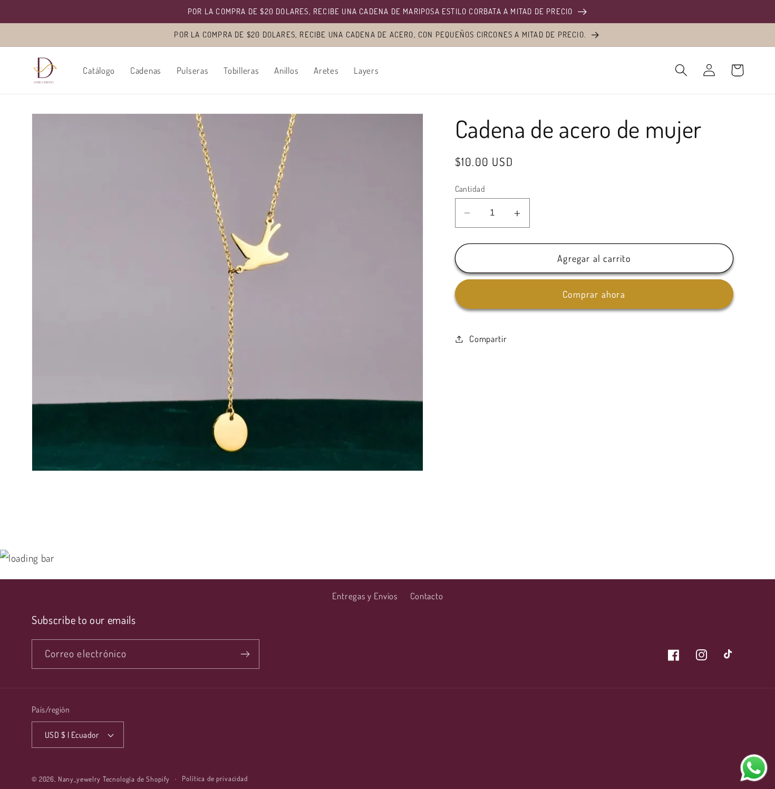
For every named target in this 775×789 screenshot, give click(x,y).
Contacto (426, 595)
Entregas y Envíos (365, 595)
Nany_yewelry (79, 778)
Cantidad (470, 188)
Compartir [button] (488, 338)
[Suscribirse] (245, 654)
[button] (681, 70)
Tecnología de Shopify (136, 778)
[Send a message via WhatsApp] (754, 768)
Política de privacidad (214, 778)
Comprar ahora (594, 294)
